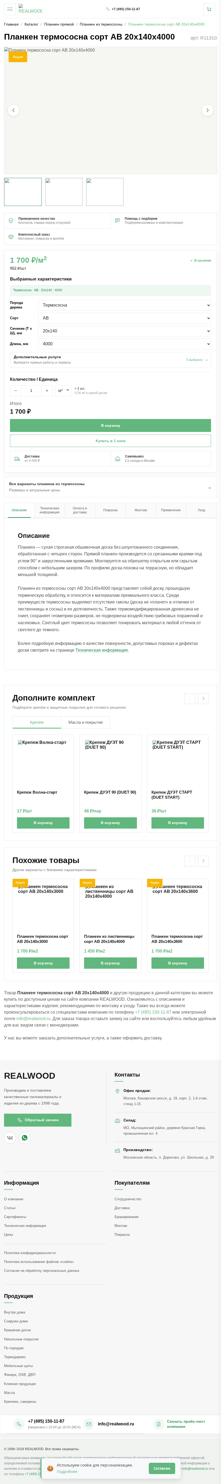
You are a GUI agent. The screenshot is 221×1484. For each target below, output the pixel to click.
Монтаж (121, 1226)
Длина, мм (19, 344)
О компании (13, 1199)
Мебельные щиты (18, 1366)
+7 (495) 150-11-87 (153, 1012)
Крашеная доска (17, 1330)
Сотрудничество (128, 1199)
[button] (110, 110)
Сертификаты (15, 1217)
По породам (13, 1348)
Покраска (122, 1235)
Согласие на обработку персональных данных (42, 1271)
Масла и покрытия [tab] (85, 722)
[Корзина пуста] (209, 9)
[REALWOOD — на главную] (30, 9)
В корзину (43, 823)
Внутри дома (14, 1312)
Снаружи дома (16, 1321)
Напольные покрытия (21, 1339)
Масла (9, 1393)
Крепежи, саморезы (20, 1402)
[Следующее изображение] (207, 110)
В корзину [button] (110, 425)
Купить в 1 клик (111, 441)
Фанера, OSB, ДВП (19, 1375)
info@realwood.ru (33, 1018)
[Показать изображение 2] (64, 192)
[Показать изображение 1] (23, 192)
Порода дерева (16, 305)
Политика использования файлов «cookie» (39, 1262)
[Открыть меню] (10, 9)
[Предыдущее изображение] (13, 110)
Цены (8, 1235)
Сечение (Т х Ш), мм (21, 330)
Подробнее (67, 1471)
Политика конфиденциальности (30, 1253)
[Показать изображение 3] (105, 192)
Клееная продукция (20, 1384)
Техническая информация (101, 650)
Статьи (9, 1208)
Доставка (122, 1208)
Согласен (162, 1468)
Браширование (127, 1217)
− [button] (15, 390)
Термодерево (15, 1357)
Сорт (14, 318)
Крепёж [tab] (37, 722)
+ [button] (47, 390)
